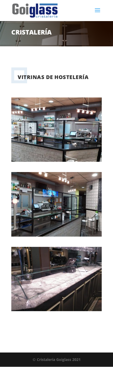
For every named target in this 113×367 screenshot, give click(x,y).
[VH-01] (56, 160)
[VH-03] (56, 309)
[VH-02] (56, 235)
